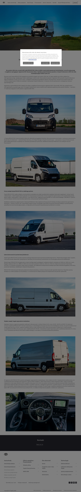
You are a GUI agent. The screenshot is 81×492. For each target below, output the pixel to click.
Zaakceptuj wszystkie (55, 63)
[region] (41, 57)
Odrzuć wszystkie (45, 63)
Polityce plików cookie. (32, 59)
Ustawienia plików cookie (28, 63)
